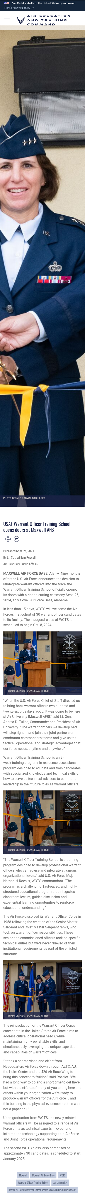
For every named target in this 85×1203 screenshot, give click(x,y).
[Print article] (8, 539)
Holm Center (18, 1072)
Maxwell (23, 1175)
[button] (19, 8)
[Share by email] (16, 539)
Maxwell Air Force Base (43, 1175)
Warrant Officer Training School (27, 589)
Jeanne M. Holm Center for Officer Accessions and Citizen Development (42, 1190)
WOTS (62, 1175)
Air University (60, 1183)
